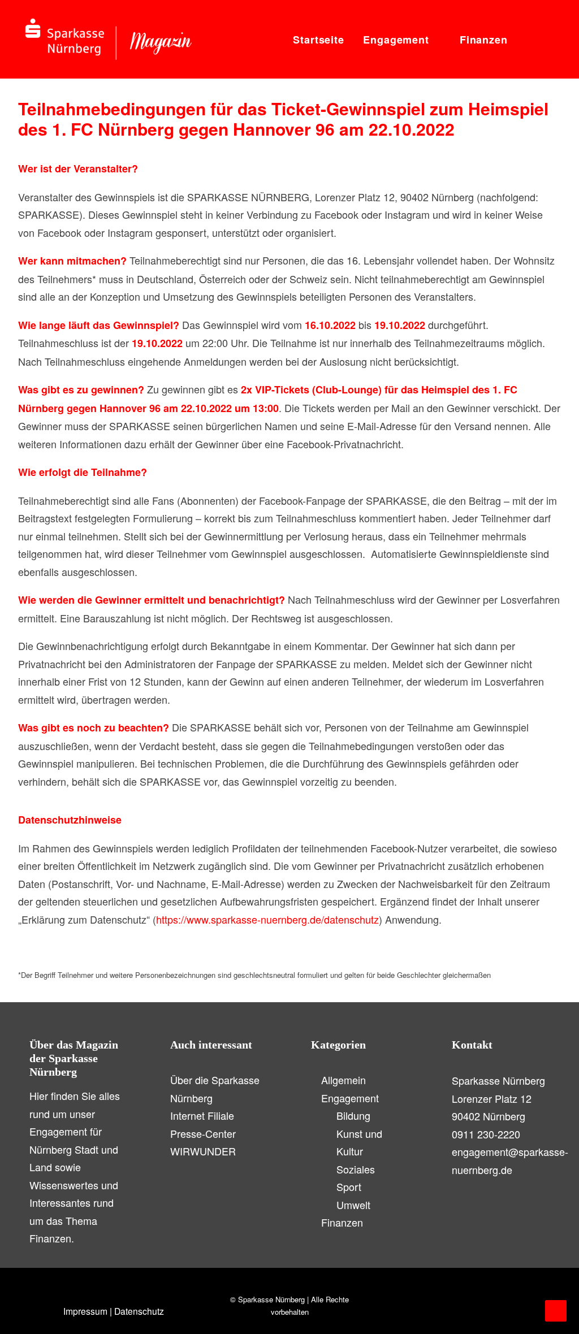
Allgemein (343, 1079)
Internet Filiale (202, 1115)
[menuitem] (318, 39)
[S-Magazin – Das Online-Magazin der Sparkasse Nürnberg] (108, 39)
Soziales (355, 1169)
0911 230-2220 (486, 1134)
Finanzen (484, 39)
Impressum (85, 1311)
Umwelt (353, 1204)
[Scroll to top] (556, 1309)
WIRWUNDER (203, 1151)
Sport (348, 1186)
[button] (527, 39)
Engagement (396, 39)
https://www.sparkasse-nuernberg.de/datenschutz (267, 919)
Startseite (318, 39)
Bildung (353, 1115)
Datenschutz (139, 1311)
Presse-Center (203, 1133)
